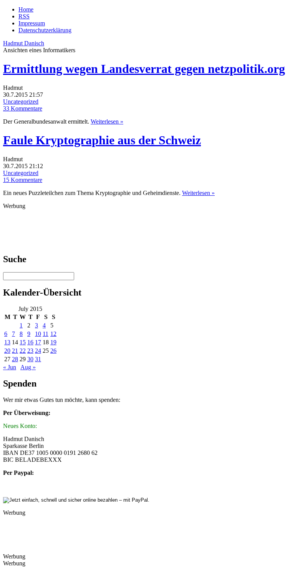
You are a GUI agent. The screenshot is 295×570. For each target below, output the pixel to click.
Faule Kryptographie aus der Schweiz (102, 140)
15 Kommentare (22, 180)
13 (7, 342)
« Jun (9, 367)
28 (15, 359)
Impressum (31, 23)
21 (15, 350)
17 (38, 342)
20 (7, 350)
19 (53, 342)
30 (30, 359)
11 (45, 333)
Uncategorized (20, 101)
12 (53, 333)
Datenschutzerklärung (44, 30)
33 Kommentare (22, 108)
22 (23, 350)
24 (38, 350)
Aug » (28, 367)
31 (38, 359)
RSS (24, 16)
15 (23, 342)
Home (25, 9)
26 (53, 350)
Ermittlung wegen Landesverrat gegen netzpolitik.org (144, 69)
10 (38, 333)
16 (30, 342)
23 (30, 350)
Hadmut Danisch (23, 43)
